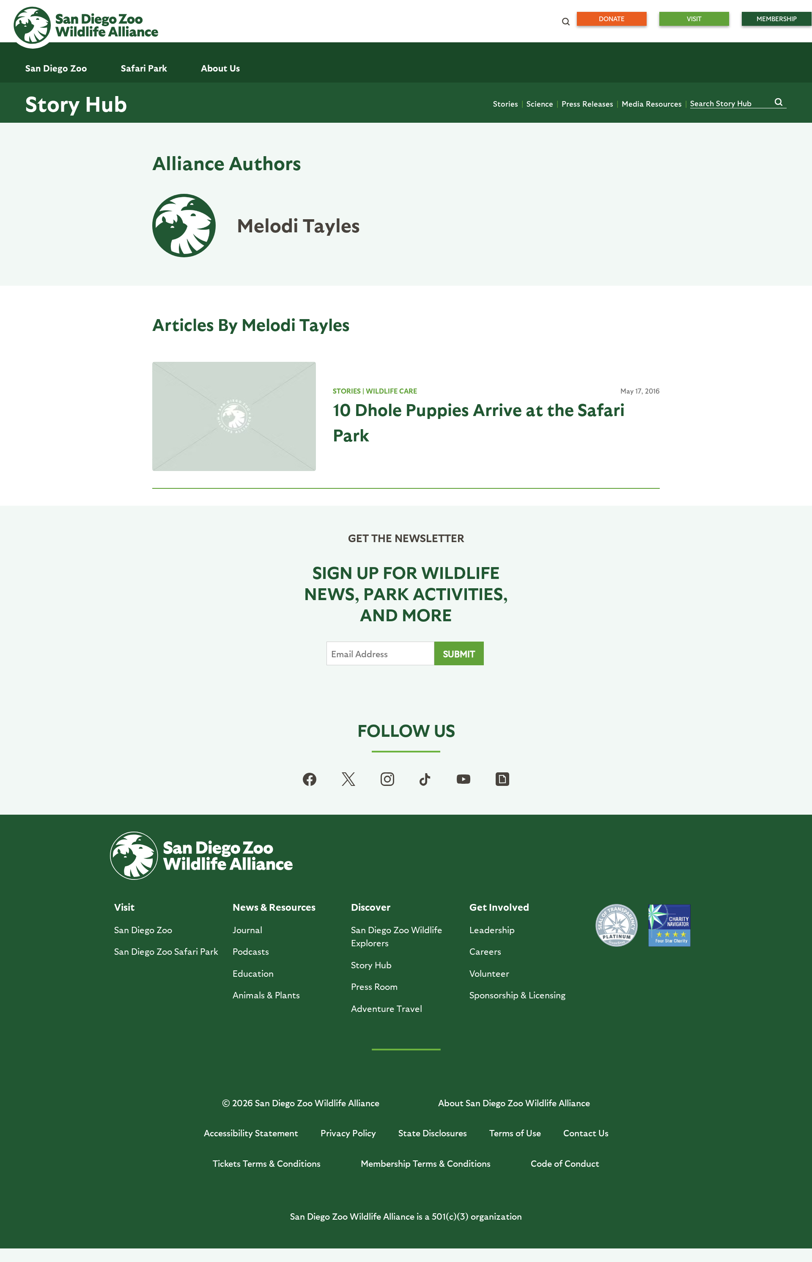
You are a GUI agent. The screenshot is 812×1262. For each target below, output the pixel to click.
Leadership (492, 929)
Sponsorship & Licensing (517, 994)
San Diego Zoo (143, 929)
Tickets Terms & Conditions (267, 1163)
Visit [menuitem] (694, 18)
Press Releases (587, 103)
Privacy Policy (348, 1132)
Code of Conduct (565, 1163)
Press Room (374, 986)
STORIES (347, 391)
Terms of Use (515, 1132)
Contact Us (586, 1132)
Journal (247, 929)
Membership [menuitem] (777, 18)
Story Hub (76, 103)
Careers (485, 951)
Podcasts (251, 951)
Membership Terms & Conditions (426, 1163)
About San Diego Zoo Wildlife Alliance (514, 1102)
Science (540, 103)
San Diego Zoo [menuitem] (56, 68)
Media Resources (652, 103)
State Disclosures (432, 1132)
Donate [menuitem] (612, 18)
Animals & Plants (266, 994)
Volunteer (489, 973)
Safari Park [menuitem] (144, 68)
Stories (505, 103)
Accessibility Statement (251, 1132)
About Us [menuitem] (220, 68)
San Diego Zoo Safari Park (166, 951)
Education (253, 973)
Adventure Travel (386, 1008)
